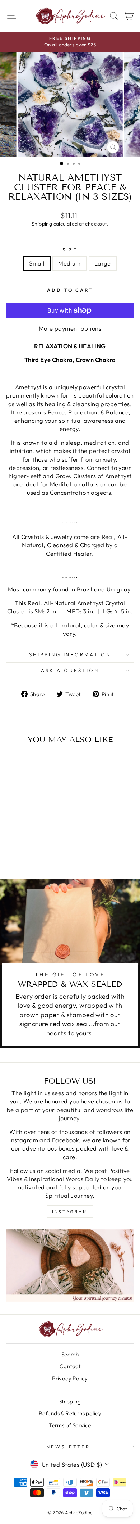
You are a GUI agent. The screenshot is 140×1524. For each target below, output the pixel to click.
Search (70, 1354)
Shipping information (70, 654)
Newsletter (68, 1447)
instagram (70, 1211)
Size (70, 250)
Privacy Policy (70, 1378)
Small (37, 263)
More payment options (70, 328)
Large (102, 263)
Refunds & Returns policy (70, 1413)
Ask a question (70, 670)
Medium (69, 263)
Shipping (42, 224)
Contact (70, 1366)
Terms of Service (70, 1425)
